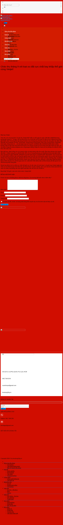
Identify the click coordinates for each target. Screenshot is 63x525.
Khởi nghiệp (11, 36)
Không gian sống (12, 44)
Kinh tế (7, 34)
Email (3, 195)
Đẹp (8, 491)
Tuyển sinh (10, 499)
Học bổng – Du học (13, 49)
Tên (2, 192)
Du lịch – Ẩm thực (12, 46)
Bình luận (4, 189)
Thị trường (10, 33)
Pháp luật (10, 57)
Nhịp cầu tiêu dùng (10, 31)
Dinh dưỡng (11, 52)
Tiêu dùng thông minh (13, 34)
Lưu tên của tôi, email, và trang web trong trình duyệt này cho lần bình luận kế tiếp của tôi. (28, 201)
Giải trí (9, 493)
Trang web (4, 198)
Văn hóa (7, 44)
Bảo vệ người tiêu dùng (14, 468)
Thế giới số (10, 480)
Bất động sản (8, 41)
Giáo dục (7, 47)
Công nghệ (8, 38)
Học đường (10, 497)
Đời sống (7, 54)
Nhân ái (10, 56)
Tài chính (10, 474)
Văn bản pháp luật (12, 60)
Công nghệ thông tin (13, 39)
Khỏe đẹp (10, 504)
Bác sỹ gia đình (11, 505)
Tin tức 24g (10, 512)
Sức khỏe (7, 51)
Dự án (9, 42)
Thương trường (11, 475)
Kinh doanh (10, 472)
